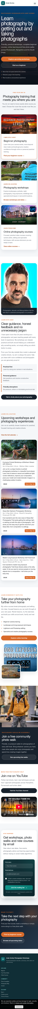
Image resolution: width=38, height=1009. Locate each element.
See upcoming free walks (19, 757)
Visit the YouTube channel (19, 790)
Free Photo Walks (5, 973)
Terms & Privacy (5, 996)
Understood (19, 1007)
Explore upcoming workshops (19, 59)
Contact (3, 985)
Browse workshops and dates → (15, 200)
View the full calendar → (9, 435)
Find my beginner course (12, 934)
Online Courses (4, 975)
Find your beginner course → (14, 155)
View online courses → (12, 246)
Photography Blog (5, 983)
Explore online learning (19, 638)
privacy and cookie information (24, 1003)
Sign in (2, 992)
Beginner (3, 970)
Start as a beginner (19, 65)
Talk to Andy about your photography (19, 397)
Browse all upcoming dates (12, 940)
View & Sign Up (30, 484)
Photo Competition (5, 981)
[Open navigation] (35, 3)
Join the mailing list (19, 887)
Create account (4, 994)
